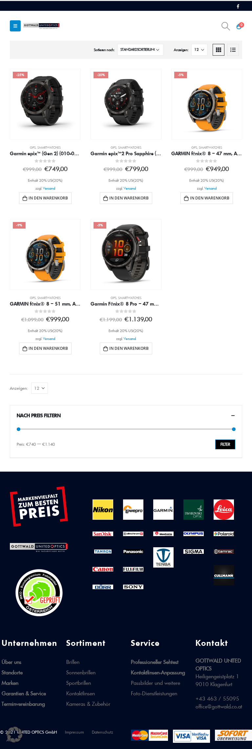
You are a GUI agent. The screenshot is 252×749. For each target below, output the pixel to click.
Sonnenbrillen (80, 672)
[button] (14, 734)
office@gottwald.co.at (219, 706)
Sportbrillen (78, 683)
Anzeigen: (181, 49)
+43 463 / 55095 (217, 698)
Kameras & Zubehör (88, 704)
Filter (225, 444)
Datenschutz (102, 732)
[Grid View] (218, 50)
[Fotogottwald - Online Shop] (41, 25)
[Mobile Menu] (15, 25)
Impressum (74, 732)
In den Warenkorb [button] (48, 198)
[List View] (233, 50)
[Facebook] (238, 6)
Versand (49, 188)
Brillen (72, 662)
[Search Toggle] (226, 26)
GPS (33, 147)
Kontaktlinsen (80, 693)
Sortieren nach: (104, 49)
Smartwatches (49, 147)
